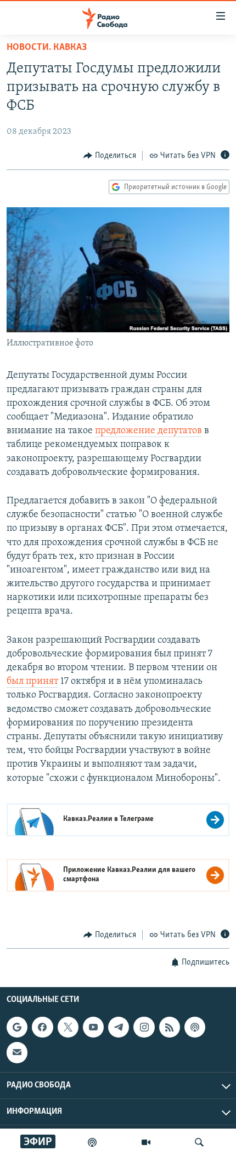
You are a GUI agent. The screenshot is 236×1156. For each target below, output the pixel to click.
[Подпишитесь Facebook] (42, 1027)
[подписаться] (17, 1052)
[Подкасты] (194, 1027)
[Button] (109, 156)
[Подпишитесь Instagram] (143, 1027)
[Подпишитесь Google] (17, 1027)
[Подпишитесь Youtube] (93, 1027)
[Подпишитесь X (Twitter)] (68, 1027)
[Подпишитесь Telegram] (118, 1027)
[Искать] (199, 1142)
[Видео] (146, 1142)
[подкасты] (92, 1142)
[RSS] (169, 1027)
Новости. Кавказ (47, 48)
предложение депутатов (148, 431)
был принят (32, 682)
